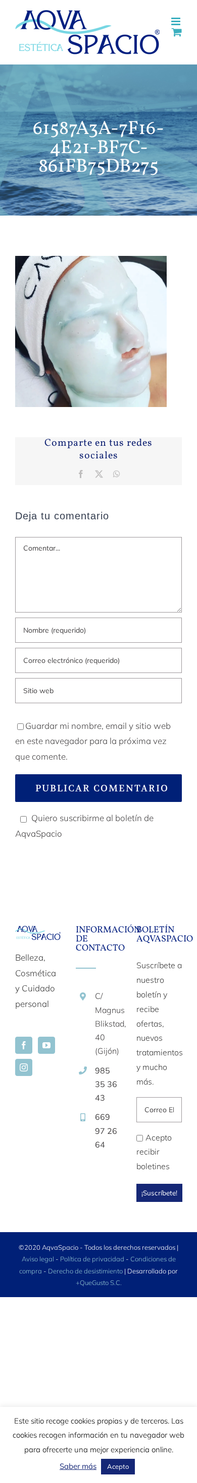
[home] (38, 933)
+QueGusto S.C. (99, 1282)
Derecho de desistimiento (86, 1271)
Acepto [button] (118, 1466)
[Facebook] (23, 1045)
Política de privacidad (92, 1259)
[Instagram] (23, 1067)
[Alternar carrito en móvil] (177, 32)
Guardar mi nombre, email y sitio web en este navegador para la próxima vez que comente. (93, 741)
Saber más (78, 1466)
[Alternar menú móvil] (176, 21)
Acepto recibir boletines (154, 1152)
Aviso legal (38, 1259)
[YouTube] (46, 1045)
